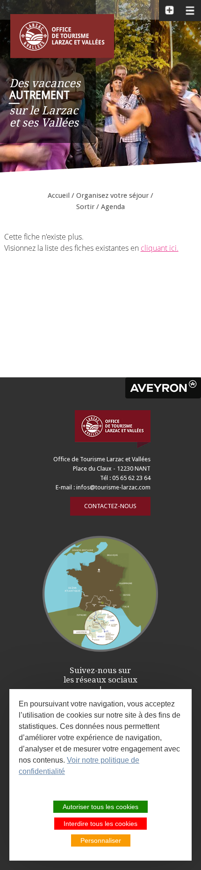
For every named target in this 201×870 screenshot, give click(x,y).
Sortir (85, 206)
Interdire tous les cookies (100, 823)
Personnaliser (100, 840)
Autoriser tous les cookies (100, 806)
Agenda (113, 206)
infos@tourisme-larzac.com (113, 487)
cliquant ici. (160, 248)
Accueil (59, 195)
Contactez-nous (110, 506)
